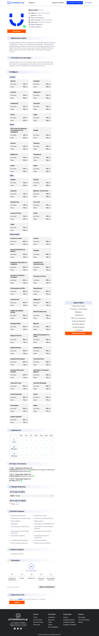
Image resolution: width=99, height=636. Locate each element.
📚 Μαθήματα (78, 312)
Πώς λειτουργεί (37, 620)
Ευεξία (50, 622)
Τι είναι (35, 617)
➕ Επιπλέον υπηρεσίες (78, 324)
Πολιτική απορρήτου (84, 620)
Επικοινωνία (36, 624)
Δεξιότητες (51, 620)
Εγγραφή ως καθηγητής (69, 624)
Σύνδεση (17, 602)
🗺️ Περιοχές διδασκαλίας (78, 321)
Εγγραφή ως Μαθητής (58, 2)
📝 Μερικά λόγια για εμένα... (78, 306)
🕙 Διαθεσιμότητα (78, 315)
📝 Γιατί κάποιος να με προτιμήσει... (78, 309)
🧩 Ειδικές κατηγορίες (78, 327)
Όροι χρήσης (81, 617)
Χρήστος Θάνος (78, 303)
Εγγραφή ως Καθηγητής (75, 2)
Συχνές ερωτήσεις (38, 622)
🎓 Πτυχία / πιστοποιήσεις (78, 318)
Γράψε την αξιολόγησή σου (46, 587)
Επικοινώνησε (16, 31)
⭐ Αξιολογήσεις (78, 330)
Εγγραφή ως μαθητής (69, 622)
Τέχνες (50, 624)
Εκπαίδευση (51, 617)
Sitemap (80, 622)
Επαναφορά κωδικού (69, 620)
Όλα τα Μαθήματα (53, 627)
